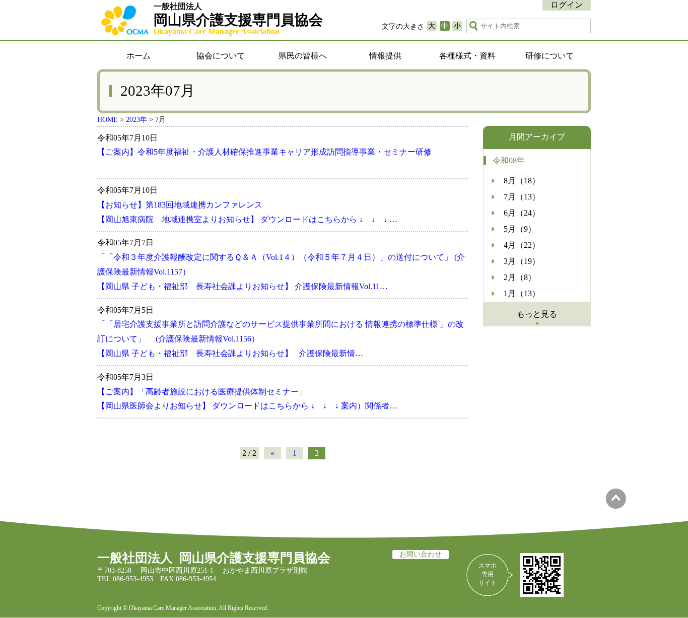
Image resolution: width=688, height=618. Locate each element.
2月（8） (520, 277)
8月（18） (522, 180)
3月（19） (522, 261)
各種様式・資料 (467, 55)
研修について (549, 55)
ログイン (567, 5)
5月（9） (520, 229)
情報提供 (385, 55)
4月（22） (522, 245)
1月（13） (522, 293)
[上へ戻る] (615, 506)
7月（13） (522, 196)
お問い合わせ (420, 554)
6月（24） (522, 213)
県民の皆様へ (303, 55)
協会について (220, 55)
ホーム (138, 55)
